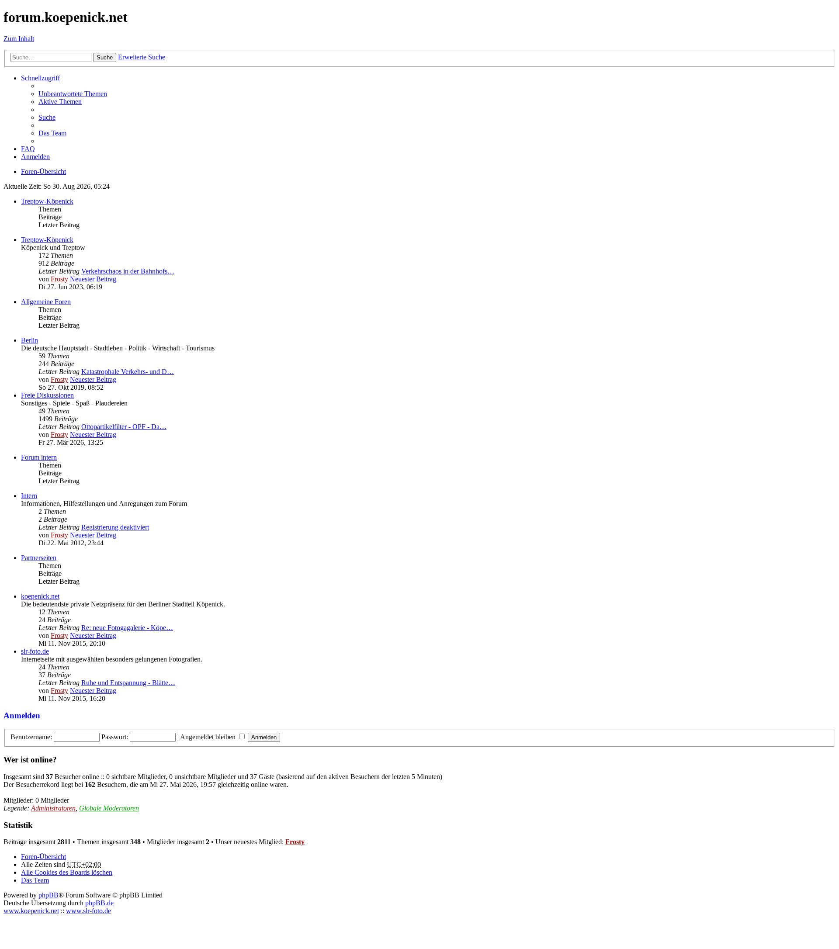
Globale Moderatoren (109, 808)
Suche (105, 57)
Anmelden (21, 715)
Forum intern (39, 457)
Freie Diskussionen (47, 395)
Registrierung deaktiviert (115, 527)
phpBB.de (99, 903)
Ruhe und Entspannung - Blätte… (128, 682)
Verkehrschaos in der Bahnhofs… (127, 271)
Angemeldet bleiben (208, 737)
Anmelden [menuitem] (35, 156)
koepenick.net (40, 596)
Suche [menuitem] (46, 117)
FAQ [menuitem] (28, 148)
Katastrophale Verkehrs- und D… (127, 371)
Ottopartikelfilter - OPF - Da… (123, 426)
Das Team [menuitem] (52, 133)
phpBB (48, 895)
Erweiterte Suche (141, 57)
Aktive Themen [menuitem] (60, 101)
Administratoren (53, 808)
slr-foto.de (35, 651)
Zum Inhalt (18, 38)
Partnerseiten (38, 557)
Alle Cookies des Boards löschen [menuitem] (66, 872)
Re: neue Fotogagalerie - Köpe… (127, 627)
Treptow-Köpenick (47, 201)
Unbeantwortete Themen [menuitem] (72, 93)
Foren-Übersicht (43, 856)
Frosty (59, 279)
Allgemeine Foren (46, 301)
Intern (29, 495)
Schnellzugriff (40, 78)
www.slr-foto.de (88, 910)
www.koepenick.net (31, 910)
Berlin (29, 340)
